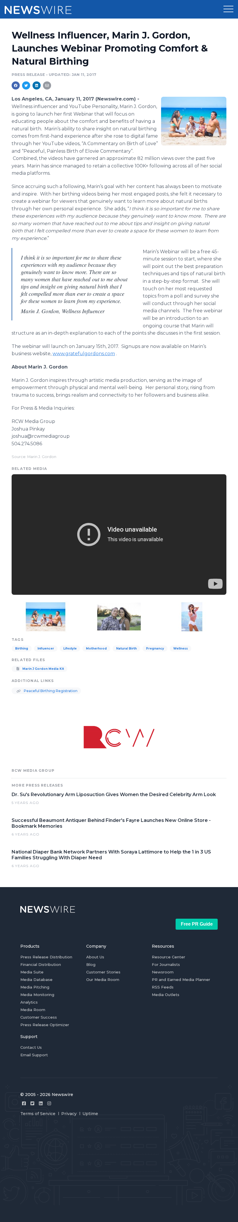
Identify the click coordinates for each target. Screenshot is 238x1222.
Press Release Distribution (46, 957)
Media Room (32, 1009)
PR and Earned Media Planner (181, 979)
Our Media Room (102, 979)
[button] (228, 9)
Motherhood (96, 648)
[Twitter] (32, 1103)
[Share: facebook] (15, 85)
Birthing (21, 648)
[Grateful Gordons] (193, 121)
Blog (90, 964)
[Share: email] (47, 85)
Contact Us (31, 1047)
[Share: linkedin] (36, 85)
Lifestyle (70, 648)
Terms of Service (37, 1113)
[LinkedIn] (41, 1103)
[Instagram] (49, 1103)
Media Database (36, 979)
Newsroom (163, 972)
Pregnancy (155, 648)
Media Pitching (34, 987)
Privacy (69, 1113)
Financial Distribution (40, 964)
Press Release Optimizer (44, 1024)
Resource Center (168, 957)
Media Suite (32, 972)
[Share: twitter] (26, 85)
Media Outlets (165, 994)
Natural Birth (126, 648)
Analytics (29, 1002)
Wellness (180, 648)
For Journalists (166, 964)
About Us (95, 957)
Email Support (34, 1055)
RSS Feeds (163, 987)
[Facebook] (24, 1103)
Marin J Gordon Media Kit (42, 669)
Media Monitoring (37, 994)
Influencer (45, 648)
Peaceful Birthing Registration (50, 691)
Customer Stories (103, 972)
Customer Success (38, 1017)
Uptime (90, 1113)
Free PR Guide (197, 924)
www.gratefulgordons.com (84, 353)
